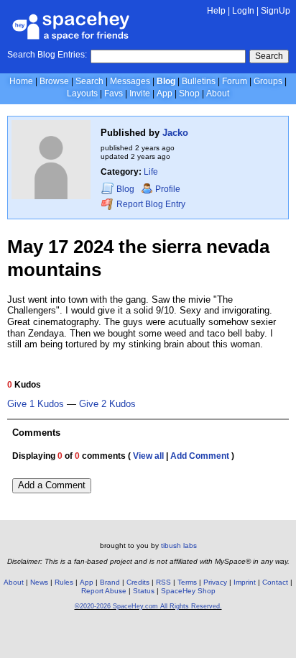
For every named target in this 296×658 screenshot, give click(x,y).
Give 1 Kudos (35, 404)
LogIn (243, 11)
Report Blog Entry (149, 205)
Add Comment (199, 456)
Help (216, 11)
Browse (54, 81)
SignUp (275, 11)
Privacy (215, 582)
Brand (110, 582)
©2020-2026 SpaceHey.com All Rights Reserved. (148, 606)
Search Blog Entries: (47, 55)
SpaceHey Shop (188, 591)
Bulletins (199, 81)
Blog (166, 81)
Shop (189, 93)
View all (148, 456)
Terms (187, 582)
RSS (163, 582)
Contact (275, 582)
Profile (167, 189)
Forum (234, 81)
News (39, 582)
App (164, 93)
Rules (64, 582)
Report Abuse (103, 591)
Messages (130, 81)
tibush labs (179, 545)
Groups (268, 81)
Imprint (244, 582)
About (217, 93)
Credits (137, 582)
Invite (139, 93)
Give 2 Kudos (107, 404)
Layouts (82, 93)
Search (269, 56)
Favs (113, 93)
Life (151, 172)
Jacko (175, 132)
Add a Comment (51, 485)
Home (21, 81)
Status (143, 591)
